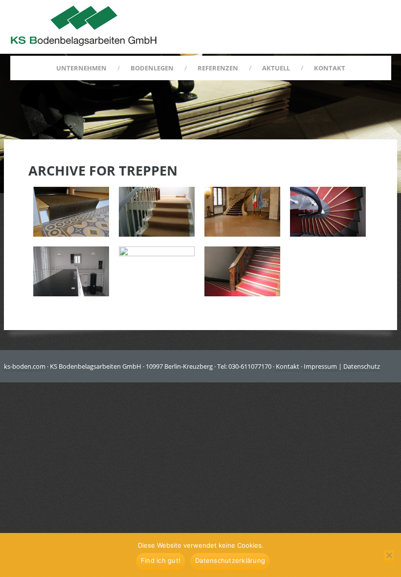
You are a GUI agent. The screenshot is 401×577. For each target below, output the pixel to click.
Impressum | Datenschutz (342, 366)
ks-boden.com (24, 366)
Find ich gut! (160, 560)
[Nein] (389, 556)
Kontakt (287, 366)
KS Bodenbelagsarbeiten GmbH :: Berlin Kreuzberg (83, 25)
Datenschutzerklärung (230, 560)
